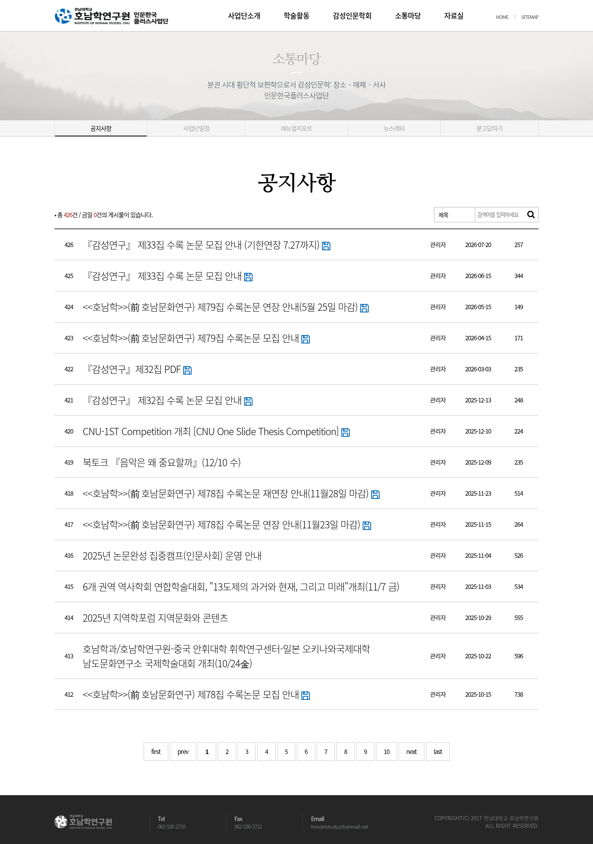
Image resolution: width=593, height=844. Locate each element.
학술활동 (296, 15)
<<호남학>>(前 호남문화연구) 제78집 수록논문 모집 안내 (192, 694)
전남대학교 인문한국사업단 (111, 15)
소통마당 (408, 15)
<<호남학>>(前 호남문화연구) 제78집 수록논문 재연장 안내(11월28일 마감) (227, 493)
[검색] (531, 214)
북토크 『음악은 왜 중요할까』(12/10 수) (162, 462)
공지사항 (100, 128)
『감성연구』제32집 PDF (133, 369)
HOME (502, 17)
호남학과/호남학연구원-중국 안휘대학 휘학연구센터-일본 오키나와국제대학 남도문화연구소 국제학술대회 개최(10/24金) (226, 655)
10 (386, 751)
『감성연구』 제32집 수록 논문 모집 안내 (163, 400)
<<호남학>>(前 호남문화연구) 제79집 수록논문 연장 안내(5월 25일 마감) (221, 306)
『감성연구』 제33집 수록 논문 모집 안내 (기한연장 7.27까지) (202, 244)
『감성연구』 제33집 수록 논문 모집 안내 (163, 275)
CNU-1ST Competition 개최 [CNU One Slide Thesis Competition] (212, 431)
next (411, 751)
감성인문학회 (352, 15)
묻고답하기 (489, 128)
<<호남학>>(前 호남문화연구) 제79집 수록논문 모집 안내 (192, 338)
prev (182, 751)
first (156, 751)
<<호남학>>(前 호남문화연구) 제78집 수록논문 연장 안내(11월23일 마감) (223, 524)
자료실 (454, 15)
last (438, 751)
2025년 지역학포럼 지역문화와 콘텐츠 (155, 617)
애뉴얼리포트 (296, 128)
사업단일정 (196, 128)
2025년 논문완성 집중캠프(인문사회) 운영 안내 (172, 555)
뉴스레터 (394, 128)
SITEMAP (530, 17)
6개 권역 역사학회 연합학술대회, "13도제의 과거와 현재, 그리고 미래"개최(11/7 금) (241, 586)
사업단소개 (244, 15)
